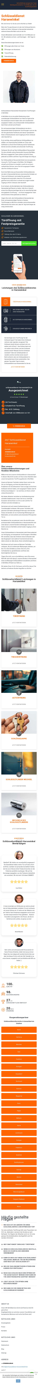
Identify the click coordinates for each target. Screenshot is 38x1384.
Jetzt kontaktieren (18, 367)
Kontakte (4, 1330)
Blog (2, 1349)
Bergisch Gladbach (19, 1199)
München (19, 1044)
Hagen (19, 1110)
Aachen (19, 1177)
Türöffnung (19, 616)
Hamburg (19, 1037)
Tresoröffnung (19, 657)
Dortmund (19, 1081)
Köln (19, 1052)
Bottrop (19, 1169)
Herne (19, 1125)
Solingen (19, 1140)
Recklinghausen (19, 1162)
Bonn (19, 1103)
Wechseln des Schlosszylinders (19, 821)
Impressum (4, 1341)
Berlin (19, 1029)
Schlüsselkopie (19, 739)
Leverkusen (19, 1133)
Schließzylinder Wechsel (19, 779)
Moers (19, 1206)
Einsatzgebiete (5, 1323)
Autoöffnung (19, 698)
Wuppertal (19, 1096)
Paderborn (19, 1147)
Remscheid (19, 1184)
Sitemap (3, 1353)
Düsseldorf (19, 1074)
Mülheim (19, 1118)
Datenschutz (5, 1345)
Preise (3, 1327)
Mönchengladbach (18, 1192)
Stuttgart (19, 1066)
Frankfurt (19, 1059)
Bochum (19, 1088)
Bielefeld (19, 1155)
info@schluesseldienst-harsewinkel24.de (12, 455)
